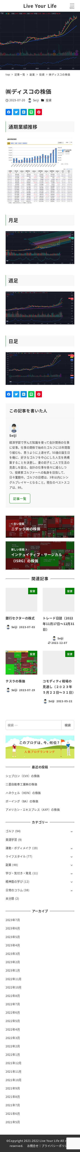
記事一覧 (19, 498)
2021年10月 (14, 1080)
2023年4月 (13, 945)
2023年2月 (13, 962)
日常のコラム (14, 890)
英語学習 (11, 840)
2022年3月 (13, 1038)
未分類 (10, 898)
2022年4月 (13, 1029)
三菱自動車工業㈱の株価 (21, 784)
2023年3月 (13, 954)
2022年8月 (13, 996)
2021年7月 (13, 1105)
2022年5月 (13, 1021)
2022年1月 (13, 1055)
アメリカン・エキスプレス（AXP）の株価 (33, 810)
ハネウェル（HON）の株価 (23, 793)
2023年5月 (13, 937)
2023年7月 (13, 920)
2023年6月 (13, 928)
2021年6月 (13, 1114)
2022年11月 (14, 979)
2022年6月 (13, 1012)
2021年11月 (14, 1071)
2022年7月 (13, 1004)
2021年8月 (13, 1097)
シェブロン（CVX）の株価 (23, 776)
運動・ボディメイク (18, 848)
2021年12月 (14, 1063)
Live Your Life (40, 5)
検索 (68, 725)
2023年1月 (13, 970)
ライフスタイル (16, 856)
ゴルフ (10, 831)
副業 (8, 865)
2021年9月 (13, 1088)
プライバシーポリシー (56, 1146)
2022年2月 (13, 1046)
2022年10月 (14, 987)
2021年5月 (13, 1122)
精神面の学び (14, 881)
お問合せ (33, 1146)
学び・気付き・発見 (18, 873)
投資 (49, 100)
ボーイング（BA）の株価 (22, 801)
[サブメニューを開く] (71, 831)
